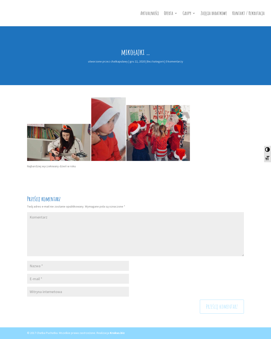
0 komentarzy (174, 61)
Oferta (168, 14)
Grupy (187, 14)
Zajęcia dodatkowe (214, 14)
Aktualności (149, 14)
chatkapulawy (119, 61)
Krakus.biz (117, 333)
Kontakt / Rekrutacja (248, 14)
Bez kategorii (155, 61)
